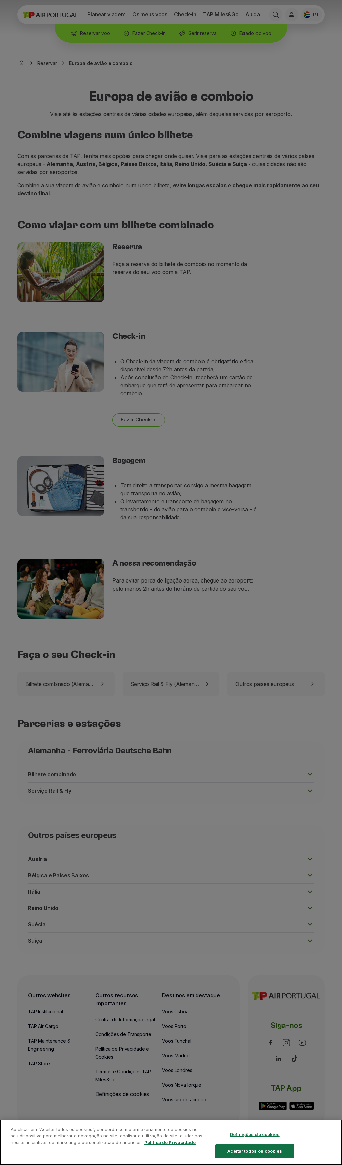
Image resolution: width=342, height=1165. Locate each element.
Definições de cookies (255, 1134)
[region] (171, 1142)
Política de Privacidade (170, 1142)
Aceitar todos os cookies (254, 1151)
